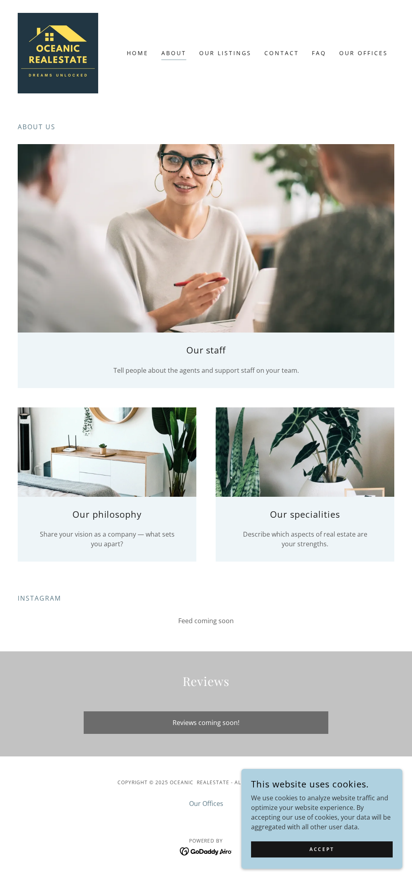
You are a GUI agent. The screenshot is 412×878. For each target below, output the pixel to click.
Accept (321, 849)
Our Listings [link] (225, 53)
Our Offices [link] (363, 53)
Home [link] (137, 53)
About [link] (173, 53)
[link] (58, 52)
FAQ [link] (319, 53)
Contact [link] (281, 53)
